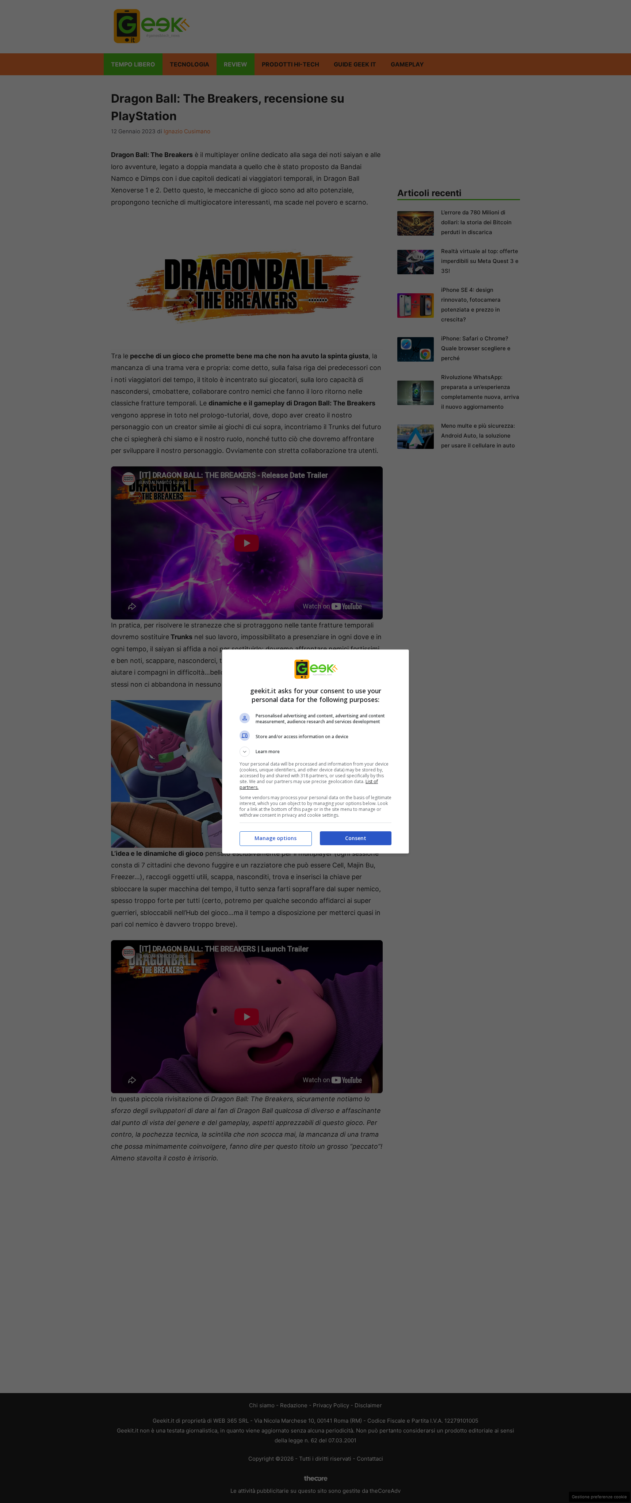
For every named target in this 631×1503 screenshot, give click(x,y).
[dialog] (315, 751)
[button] (315, 752)
